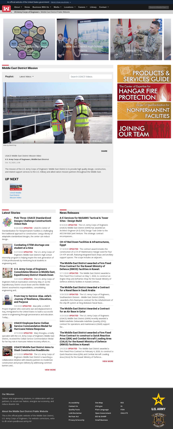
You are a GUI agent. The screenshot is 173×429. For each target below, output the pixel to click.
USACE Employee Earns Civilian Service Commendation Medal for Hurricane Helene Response (33, 326)
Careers (82, 7)
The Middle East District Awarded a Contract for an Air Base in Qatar (85, 310)
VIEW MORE (50, 369)
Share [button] (104, 151)
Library (93, 7)
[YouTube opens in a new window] (75, 395)
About (17, 7)
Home (27, 7)
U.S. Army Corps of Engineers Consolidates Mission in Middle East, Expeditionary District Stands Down (34, 272)
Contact (103, 7)
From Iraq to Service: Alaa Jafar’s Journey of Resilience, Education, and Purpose (32, 299)
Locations (69, 7)
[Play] (6, 141)
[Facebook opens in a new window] (70, 395)
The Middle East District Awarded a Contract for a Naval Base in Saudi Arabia (85, 289)
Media (57, 7)
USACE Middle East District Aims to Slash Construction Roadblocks (34, 349)
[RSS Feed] (3, 369)
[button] (61, 2)
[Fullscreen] (108, 141)
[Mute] (104, 141)
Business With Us (41, 7)
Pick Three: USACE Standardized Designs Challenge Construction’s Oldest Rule (32, 220)
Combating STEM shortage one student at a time (31, 246)
